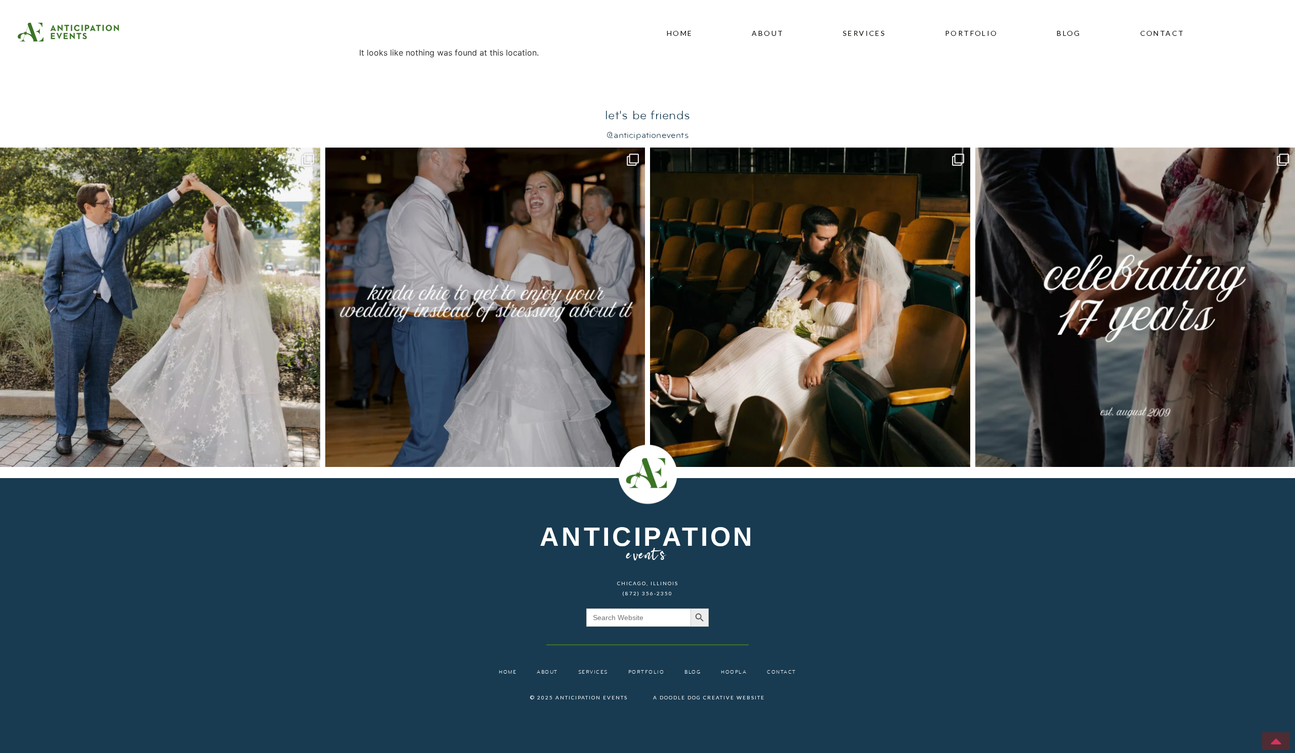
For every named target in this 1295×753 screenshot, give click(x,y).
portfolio (971, 33)
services (864, 33)
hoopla (734, 672)
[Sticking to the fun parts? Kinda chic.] (485, 307)
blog (1069, 33)
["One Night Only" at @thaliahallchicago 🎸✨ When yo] (810, 307)
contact (1162, 33)
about (768, 33)
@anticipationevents (647, 135)
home (680, 33)
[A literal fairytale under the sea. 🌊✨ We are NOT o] (160, 307)
